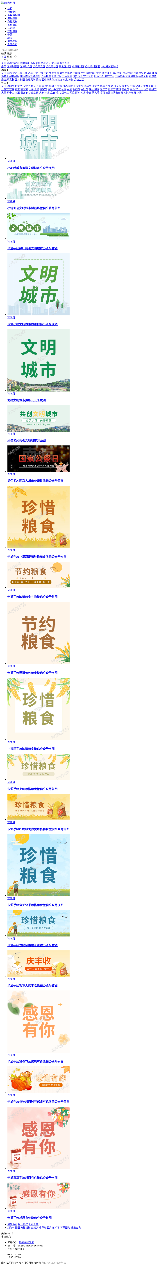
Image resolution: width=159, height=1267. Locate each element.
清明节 (10, 86)
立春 (52, 92)
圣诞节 (24, 92)
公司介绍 (34, 1224)
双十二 (10, 92)
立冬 (132, 89)
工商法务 (120, 76)
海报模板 (12, 18)
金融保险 (138, 73)
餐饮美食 (54, 73)
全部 (3, 63)
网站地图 (12, 1224)
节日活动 (88, 76)
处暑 (63, 89)
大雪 (3, 92)
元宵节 (26, 86)
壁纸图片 (12, 24)
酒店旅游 (96, 73)
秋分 (91, 89)
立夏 (110, 86)
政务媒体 (35, 76)
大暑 (36, 89)
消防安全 (109, 76)
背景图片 (12, 31)
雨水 (77, 92)
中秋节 (84, 89)
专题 (9, 34)
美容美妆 (128, 73)
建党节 (24, 89)
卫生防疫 (67, 76)
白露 (69, 89)
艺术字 (11, 28)
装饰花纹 (57, 79)
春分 (88, 92)
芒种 (11, 89)
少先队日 (34, 92)
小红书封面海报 (109, 66)
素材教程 (12, 41)
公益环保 (46, 76)
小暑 (31, 89)
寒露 (96, 89)
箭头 (38, 79)
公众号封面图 (92, 66)
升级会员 (12, 44)
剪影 (70, 79)
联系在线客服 (26, 1242)
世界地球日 (69, 86)
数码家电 (149, 73)
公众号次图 (39, 66)
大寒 (41, 92)
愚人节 (95, 92)
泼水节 (79, 86)
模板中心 (12, 11)
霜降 (118, 89)
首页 (9, 8)
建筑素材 (9, 79)
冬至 (17, 92)
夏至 (17, 89)
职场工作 (99, 76)
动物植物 (25, 76)
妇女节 (18, 86)
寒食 (59, 86)
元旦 (72, 92)
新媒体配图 (13, 15)
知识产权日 (130, 92)
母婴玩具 (78, 76)
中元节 (57, 89)
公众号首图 (52, 66)
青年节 (103, 86)
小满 (132, 86)
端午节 (125, 86)
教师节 (76, 89)
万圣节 (125, 89)
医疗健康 (75, 73)
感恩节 (153, 89)
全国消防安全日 (114, 92)
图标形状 (47, 79)
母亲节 (117, 86)
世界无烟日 (149, 86)
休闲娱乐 (117, 73)
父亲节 (139, 86)
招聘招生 (14, 76)
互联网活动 (131, 76)
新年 (41, 86)
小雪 (145, 89)
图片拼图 (20, 79)
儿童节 (95, 86)
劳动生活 (79, 79)
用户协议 (23, 1224)
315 (46, 86)
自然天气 (30, 79)
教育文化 (65, 73)
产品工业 (33, 73)
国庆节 (103, 89)
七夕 (83, 92)
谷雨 (102, 92)
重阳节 (112, 89)
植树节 (53, 86)
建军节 (43, 89)
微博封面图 (13, 66)
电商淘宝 (12, 73)
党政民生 (56, 76)
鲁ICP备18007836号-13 (54, 1262)
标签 (9, 38)
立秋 (50, 89)
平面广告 (43, 73)
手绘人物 (143, 76)
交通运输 (86, 73)
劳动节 (87, 86)
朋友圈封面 (65, 66)
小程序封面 (78, 66)
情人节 (35, 86)
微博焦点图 (26, 66)
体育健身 (107, 73)
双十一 (139, 89)
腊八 (58, 92)
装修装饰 (22, 73)
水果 (65, 79)
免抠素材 (12, 21)
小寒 (47, 92)
